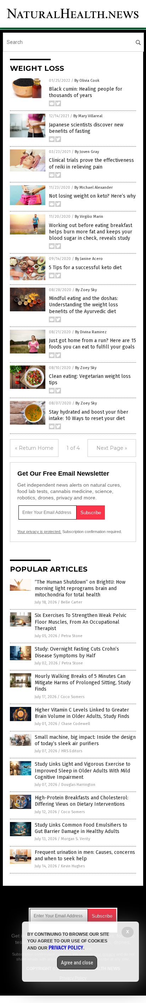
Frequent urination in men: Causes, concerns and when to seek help (85, 855)
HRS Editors (71, 751)
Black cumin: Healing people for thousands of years (85, 92)
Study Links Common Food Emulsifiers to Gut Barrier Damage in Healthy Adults (81, 828)
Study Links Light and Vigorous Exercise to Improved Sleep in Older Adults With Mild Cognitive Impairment (82, 770)
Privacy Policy (66, 948)
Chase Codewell (75, 723)
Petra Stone (72, 636)
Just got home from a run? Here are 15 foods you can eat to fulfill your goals (92, 344)
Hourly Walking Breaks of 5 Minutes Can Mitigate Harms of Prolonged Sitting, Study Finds (83, 682)
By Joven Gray (87, 151)
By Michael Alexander (93, 187)
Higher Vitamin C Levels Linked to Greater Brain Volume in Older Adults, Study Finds (82, 713)
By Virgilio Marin (89, 216)
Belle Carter (71, 602)
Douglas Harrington (78, 784)
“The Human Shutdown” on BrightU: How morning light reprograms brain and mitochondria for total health (80, 588)
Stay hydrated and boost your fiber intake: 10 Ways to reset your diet (88, 415)
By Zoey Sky (86, 290)
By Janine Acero (89, 258)
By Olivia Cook (87, 80)
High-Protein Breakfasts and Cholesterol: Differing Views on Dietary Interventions (81, 801)
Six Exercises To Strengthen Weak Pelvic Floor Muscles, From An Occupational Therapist (81, 621)
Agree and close (77, 962)
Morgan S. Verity (75, 839)
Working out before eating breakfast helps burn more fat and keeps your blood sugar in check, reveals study (90, 231)
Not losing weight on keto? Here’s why (92, 196)
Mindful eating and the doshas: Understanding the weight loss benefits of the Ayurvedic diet (83, 304)
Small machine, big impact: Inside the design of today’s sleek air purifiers (85, 740)
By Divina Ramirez (91, 332)
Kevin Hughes (73, 866)
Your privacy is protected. (39, 531)
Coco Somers (72, 697)
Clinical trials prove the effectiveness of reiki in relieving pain (91, 163)
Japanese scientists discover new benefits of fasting (86, 128)
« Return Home (34, 448)
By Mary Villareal (87, 116)
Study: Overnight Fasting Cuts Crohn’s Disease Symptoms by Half (77, 652)
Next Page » (111, 448)
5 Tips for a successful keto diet (85, 268)
